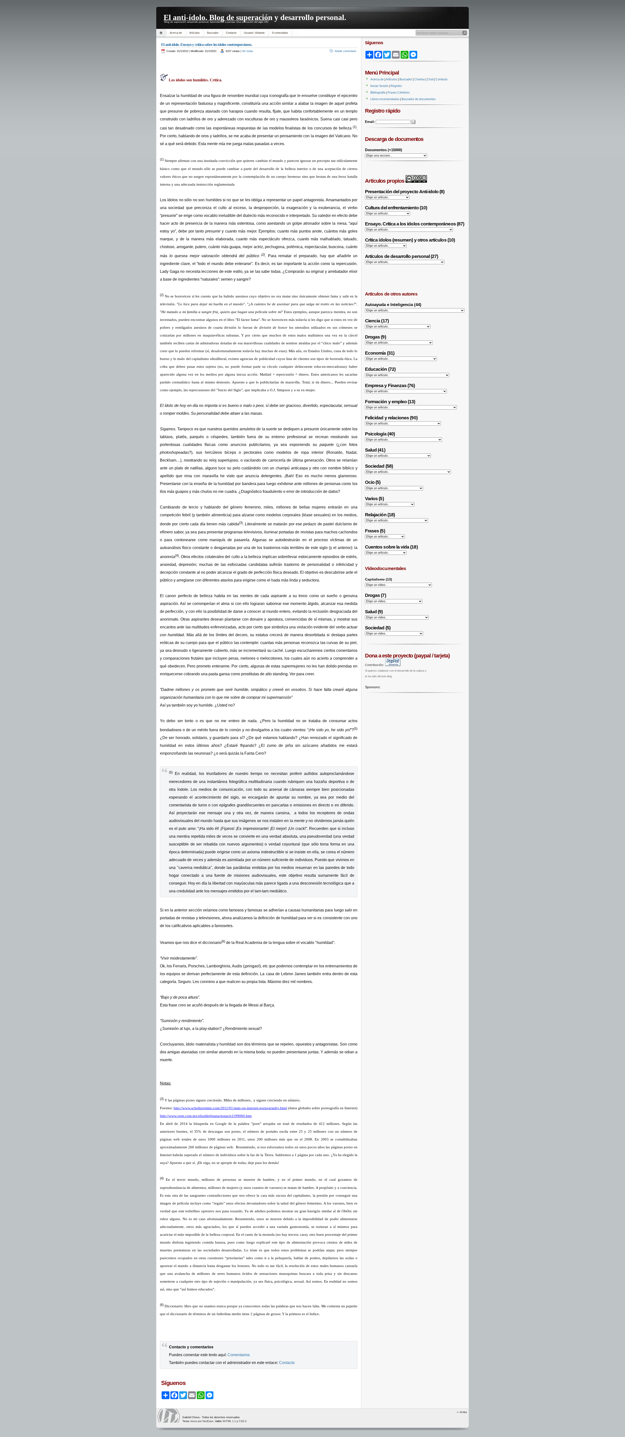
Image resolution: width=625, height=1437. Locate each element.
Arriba (463, 1412)
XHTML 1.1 (229, 1421)
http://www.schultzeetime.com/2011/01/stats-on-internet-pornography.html (230, 1108)
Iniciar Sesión (379, 86)
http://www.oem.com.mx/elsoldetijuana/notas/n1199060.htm (206, 1116)
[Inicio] (161, 33)
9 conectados (280, 32)
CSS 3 (242, 1421)
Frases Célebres (399, 92)
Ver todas (247, 51)
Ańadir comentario (345, 51)
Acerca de (176, 32)
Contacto (231, 32)
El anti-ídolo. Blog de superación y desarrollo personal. (255, 16)
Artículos (194, 32)
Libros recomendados (384, 99)
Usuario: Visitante (254, 32)
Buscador (213, 32)
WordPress (168, 1416)
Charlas (419, 79)
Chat (430, 79)
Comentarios (239, 1355)
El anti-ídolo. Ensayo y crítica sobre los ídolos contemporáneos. (206, 44)
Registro (396, 86)
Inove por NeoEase (201, 1421)
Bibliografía (377, 92)
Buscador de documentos (419, 99)
